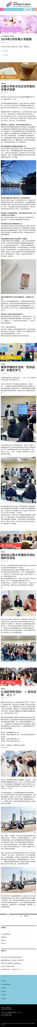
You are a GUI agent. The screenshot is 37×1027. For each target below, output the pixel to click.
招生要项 (5, 51)
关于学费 (3, 991)
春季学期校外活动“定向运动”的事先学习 (18, 368)
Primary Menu (1, 9)
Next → (27, 916)
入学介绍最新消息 (5, 36)
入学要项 (3, 988)
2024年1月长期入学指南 (16, 39)
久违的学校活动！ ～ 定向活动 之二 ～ (18, 693)
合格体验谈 (3, 83)
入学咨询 (3, 998)
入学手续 (3, 981)
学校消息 (12, 36)
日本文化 (3, 943)
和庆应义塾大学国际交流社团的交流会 (18, 556)
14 (20, 916)
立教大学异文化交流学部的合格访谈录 (18, 87)
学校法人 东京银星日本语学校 (18, 4)
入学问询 (5, 55)
